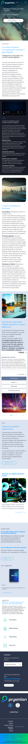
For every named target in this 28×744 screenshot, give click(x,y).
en (16, 2)
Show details (21, 374)
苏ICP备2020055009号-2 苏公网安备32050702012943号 (14, 742)
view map (16, 681)
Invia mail (9, 685)
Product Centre (8, 725)
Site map (18, 735)
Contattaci (8, 25)
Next (23, 415)
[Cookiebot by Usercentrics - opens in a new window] (18, 352)
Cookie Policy (13, 736)
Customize (13, 382)
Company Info (12, 735)
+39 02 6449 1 (8, 681)
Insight (11, 730)
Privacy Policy (7, 736)
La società (10, 721)
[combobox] (13, 664)
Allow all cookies (14, 378)
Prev (5, 415)
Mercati (11, 723)
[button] (25, 2)
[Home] (8, 2)
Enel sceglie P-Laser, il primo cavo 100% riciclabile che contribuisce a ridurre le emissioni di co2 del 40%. (13, 506)
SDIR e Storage (5, 735)
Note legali (23, 735)
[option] (14, 400)
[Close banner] (26, 352)
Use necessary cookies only (14, 390)
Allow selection (14, 386)
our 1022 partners (9, 359)
